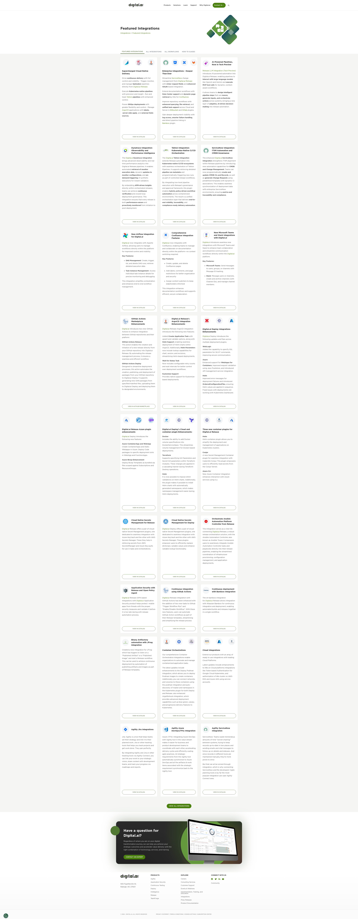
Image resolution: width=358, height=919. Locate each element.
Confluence (184, 97)
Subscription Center (204, 914)
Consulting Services (188, 882)
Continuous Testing (158, 885)
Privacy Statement (162, 914)
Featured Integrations (141, 33)
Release (153, 895)
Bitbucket (174, 110)
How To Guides (188, 52)
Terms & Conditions (176, 914)
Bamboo (165, 123)
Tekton (129, 97)
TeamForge (155, 898)
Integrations (125, 33)
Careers (183, 879)
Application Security (158, 882)
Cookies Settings (190, 914)
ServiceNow (177, 78)
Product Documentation (189, 903)
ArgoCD (125, 110)
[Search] (228, 5)
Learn (185, 5)
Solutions (177, 5)
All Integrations (153, 52)
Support (193, 5)
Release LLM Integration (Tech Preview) (219, 71)
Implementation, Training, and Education (192, 892)
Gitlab (184, 110)
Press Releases (186, 900)
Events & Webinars (188, 889)
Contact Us (218, 5)
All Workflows (172, 52)
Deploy (153, 889)
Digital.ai (129, 158)
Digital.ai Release (140, 87)
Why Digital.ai (205, 5)
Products (167, 5)
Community (215, 883)
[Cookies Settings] (6, 915)
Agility (153, 879)
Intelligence (155, 892)
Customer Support (187, 885)
